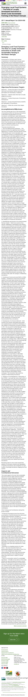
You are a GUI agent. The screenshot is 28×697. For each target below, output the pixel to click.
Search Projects (4, 651)
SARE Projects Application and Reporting (10, 654)
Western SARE (4, 663)
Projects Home (4, 649)
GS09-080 (8, 22)
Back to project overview (20, 626)
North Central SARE (5, 659)
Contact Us (16, 664)
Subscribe (13, 639)
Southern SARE (4, 662)
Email (3, 42)
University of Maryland (13, 684)
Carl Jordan (4, 40)
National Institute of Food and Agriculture (14, 686)
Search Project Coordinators (7, 652)
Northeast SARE (4, 660)
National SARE (4, 657)
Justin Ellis (4, 36)
